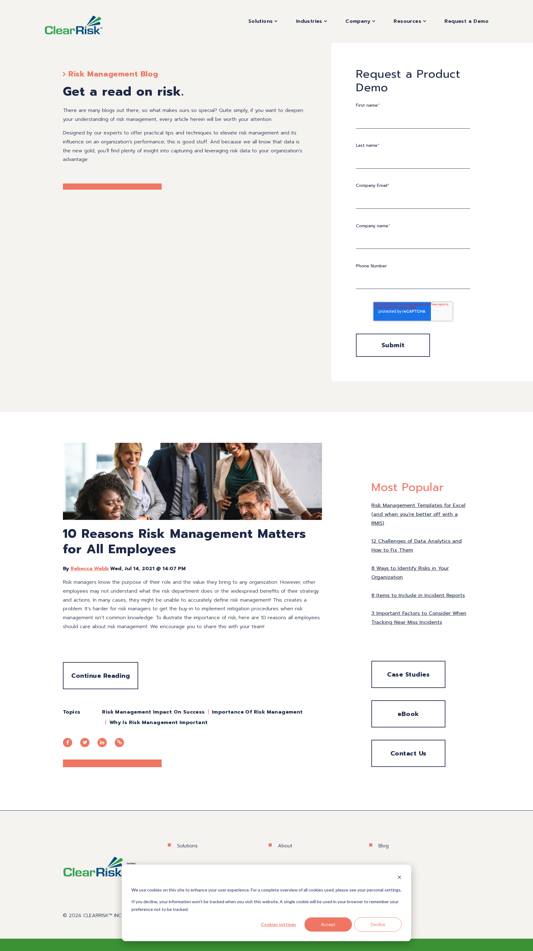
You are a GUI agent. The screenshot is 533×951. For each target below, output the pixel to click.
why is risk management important (158, 722)
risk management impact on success (153, 712)
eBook (408, 713)
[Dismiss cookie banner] (399, 878)
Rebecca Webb (90, 568)
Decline (378, 924)
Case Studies (408, 674)
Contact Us (408, 753)
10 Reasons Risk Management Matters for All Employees (184, 541)
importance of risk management (257, 712)
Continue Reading (100, 675)
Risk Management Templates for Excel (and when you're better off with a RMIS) (418, 514)
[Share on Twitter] (84, 742)
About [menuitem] (285, 846)
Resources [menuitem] (407, 21)
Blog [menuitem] (383, 846)
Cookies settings (278, 924)
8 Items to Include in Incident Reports (418, 595)
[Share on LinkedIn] (102, 742)
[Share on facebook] (67, 742)
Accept (328, 924)
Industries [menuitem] (309, 21)
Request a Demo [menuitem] (466, 21)
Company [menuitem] (357, 21)
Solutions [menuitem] (260, 21)
